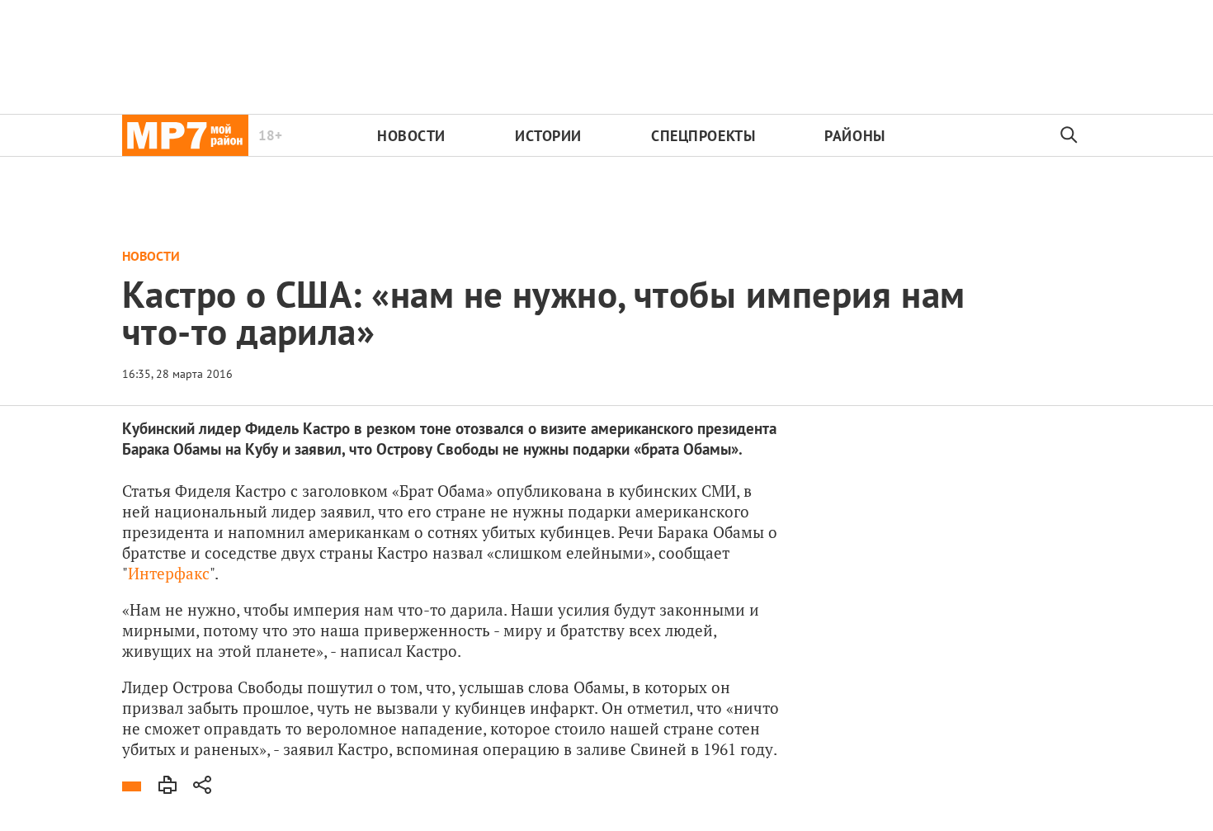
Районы (854, 135)
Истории (548, 135)
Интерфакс (169, 573)
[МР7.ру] (185, 135)
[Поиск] (1069, 135)
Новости (411, 135)
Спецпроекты (703, 135)
